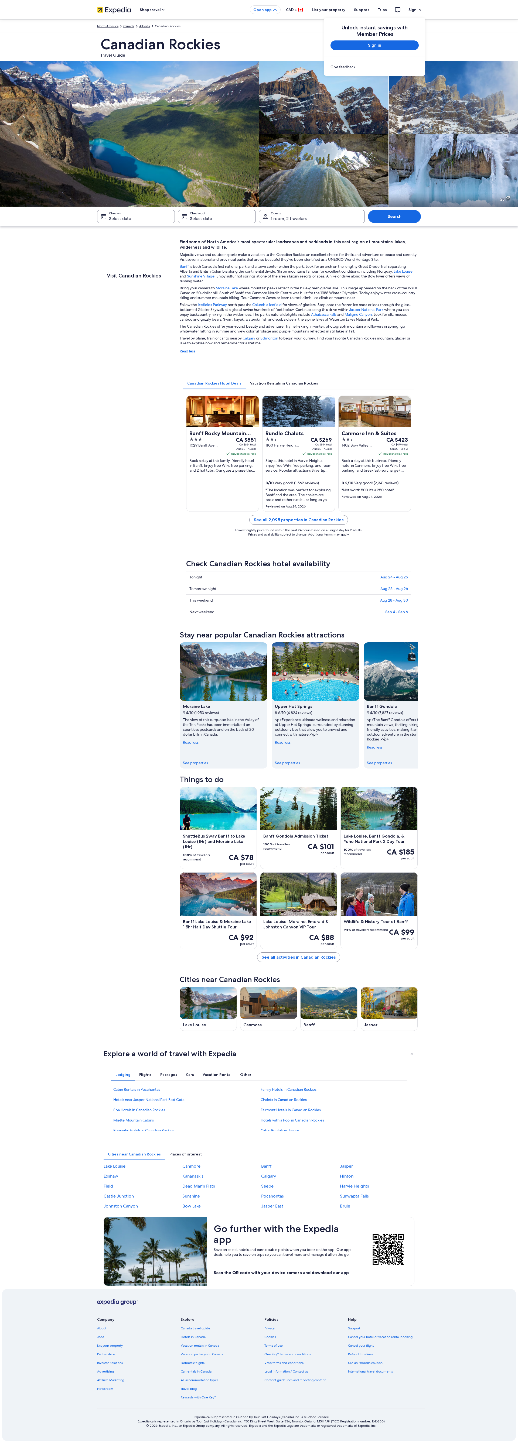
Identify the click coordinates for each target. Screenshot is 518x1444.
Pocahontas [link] (272, 1196)
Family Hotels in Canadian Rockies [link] (288, 1089)
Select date (120, 218)
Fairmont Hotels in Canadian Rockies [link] (291, 1109)
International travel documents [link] (370, 1371)
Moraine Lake (227, 288)
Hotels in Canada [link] (193, 1337)
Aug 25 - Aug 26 (394, 588)
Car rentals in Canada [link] (196, 1371)
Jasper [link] (346, 1166)
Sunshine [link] (191, 1196)
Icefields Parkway (212, 304)
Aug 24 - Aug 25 (394, 577)
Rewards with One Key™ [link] (198, 1397)
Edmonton (269, 338)
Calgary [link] (268, 1176)
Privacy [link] (269, 1328)
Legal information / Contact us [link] (286, 1371)
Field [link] (108, 1186)
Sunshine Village (200, 276)
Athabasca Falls (323, 314)
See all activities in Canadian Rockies (299, 957)
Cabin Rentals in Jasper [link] (280, 1130)
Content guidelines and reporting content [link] (295, 1380)
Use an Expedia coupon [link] (365, 1363)
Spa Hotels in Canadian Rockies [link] (139, 1109)
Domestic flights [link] (193, 1363)
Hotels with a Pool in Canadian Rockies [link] (292, 1120)
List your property (328, 9)
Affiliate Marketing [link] (110, 1380)
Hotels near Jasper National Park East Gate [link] (149, 1099)
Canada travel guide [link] (195, 1328)
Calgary (249, 338)
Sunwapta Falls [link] (354, 1196)
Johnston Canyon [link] (121, 1206)
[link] (374, 67)
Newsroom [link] (105, 1389)
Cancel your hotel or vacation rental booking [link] (380, 1337)
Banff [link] (266, 1166)
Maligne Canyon (358, 314)
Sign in (414, 9)
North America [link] (107, 26)
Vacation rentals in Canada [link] (200, 1345)
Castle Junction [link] (119, 1196)
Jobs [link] (100, 1337)
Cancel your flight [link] (361, 1345)
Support (361, 9)
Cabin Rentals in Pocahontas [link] (136, 1089)
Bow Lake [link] (191, 1206)
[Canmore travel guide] (268, 1009)
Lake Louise (403, 271)
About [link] (101, 1328)
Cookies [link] (270, 1337)
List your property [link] (110, 1345)
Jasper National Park (366, 309)
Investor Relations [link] (110, 1363)
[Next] (417, 705)
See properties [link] (195, 762)
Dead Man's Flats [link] (198, 1186)
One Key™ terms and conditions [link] (287, 1354)
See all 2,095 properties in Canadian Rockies (298, 519)
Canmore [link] (191, 1166)
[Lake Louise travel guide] (208, 1009)
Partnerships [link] (106, 1354)
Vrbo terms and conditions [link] (284, 1363)
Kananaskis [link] (192, 1176)
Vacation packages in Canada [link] (202, 1354)
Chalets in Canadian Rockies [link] (284, 1099)
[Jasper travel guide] (389, 1009)
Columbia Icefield (267, 304)
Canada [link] (128, 26)
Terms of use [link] (273, 1345)
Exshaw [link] (111, 1176)
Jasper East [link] (272, 1206)
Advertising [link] (105, 1371)
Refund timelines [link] (360, 1354)
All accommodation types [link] (199, 1380)
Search (394, 216)
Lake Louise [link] (114, 1166)
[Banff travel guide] (328, 1009)
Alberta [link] (144, 26)
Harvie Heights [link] (354, 1186)
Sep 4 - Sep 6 (396, 611)
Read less (187, 351)
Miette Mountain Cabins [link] (133, 1120)
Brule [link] (345, 1206)
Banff (184, 266)
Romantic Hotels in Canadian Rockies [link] (143, 1130)
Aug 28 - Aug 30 (394, 600)
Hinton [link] (346, 1176)
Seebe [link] (267, 1186)
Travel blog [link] (189, 1389)
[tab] (214, 383)
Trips (382, 9)
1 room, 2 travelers (289, 218)
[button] (259, 1053)
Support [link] (354, 1328)
